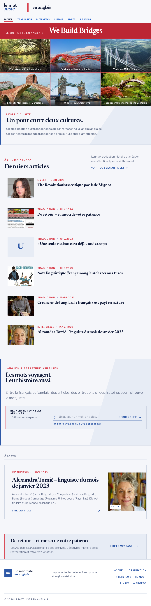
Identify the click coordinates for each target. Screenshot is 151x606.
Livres (72, 19)
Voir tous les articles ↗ (109, 167)
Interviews (43, 19)
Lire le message (124, 546)
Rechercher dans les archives (26, 412)
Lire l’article (56, 511)
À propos (85, 19)
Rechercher (130, 417)
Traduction (24, 19)
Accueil (8, 19)
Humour (59, 19)
